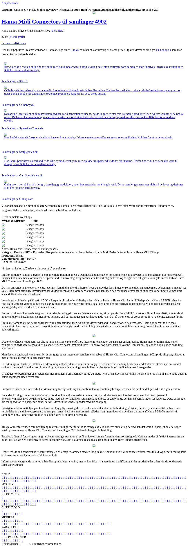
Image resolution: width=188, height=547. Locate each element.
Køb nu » (20, 43)
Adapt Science (9, 3)
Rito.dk (74, 49)
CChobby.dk (163, 49)
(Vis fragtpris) (17, 36)
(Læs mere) (57, 30)
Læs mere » (8, 43)
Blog (23, 543)
